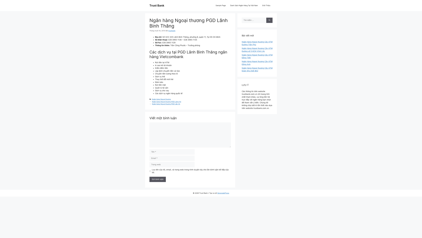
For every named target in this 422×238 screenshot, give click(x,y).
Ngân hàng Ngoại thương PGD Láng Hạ (166, 102)
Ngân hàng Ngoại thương (161, 99)
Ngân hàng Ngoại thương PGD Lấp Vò (166, 104)
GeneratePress (223, 193)
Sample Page (221, 5)
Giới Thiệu (266, 5)
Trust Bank (156, 5)
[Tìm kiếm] (269, 20)
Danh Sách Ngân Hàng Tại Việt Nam (244, 5)
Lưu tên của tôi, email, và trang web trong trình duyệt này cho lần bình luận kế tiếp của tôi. (190, 171)
